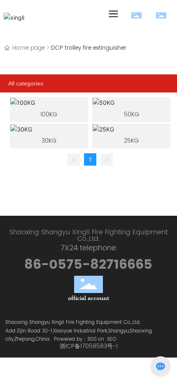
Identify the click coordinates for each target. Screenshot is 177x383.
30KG (49, 140)
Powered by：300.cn (79, 339)
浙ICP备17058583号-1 (89, 346)
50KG (131, 114)
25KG (131, 140)
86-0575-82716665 (88, 265)
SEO (111, 339)
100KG (48, 114)
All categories (25, 83)
